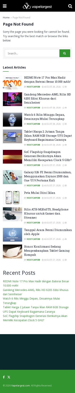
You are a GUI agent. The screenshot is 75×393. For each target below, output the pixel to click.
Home (6, 17)
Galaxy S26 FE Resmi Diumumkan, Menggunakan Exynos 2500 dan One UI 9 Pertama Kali (47, 176)
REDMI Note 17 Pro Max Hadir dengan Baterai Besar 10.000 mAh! (47, 79)
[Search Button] (64, 53)
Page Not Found (21, 17)
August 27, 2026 (52, 165)
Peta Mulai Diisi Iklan (39, 193)
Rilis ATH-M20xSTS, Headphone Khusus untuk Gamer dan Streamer (46, 213)
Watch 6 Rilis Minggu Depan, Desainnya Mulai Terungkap (44, 117)
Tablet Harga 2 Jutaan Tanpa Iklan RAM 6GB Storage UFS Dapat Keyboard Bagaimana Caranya (48, 136)
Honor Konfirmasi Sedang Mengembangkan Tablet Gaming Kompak (47, 251)
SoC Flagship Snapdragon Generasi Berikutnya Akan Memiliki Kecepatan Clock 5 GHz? (48, 156)
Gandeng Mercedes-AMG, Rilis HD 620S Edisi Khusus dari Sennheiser (47, 98)
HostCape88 (33, 86)
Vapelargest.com (20, 385)
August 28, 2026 (52, 86)
